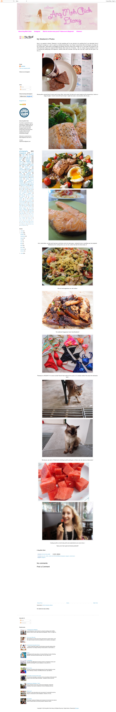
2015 (22, 230)
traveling (26, 164)
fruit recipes (26, 205)
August (22, 238)
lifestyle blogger (22, 208)
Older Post (95, 603)
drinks (20, 173)
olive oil (29, 196)
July (21, 239)
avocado (32, 213)
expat (20, 158)
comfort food (51, 556)
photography (62, 556)
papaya (30, 209)
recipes (32, 164)
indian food (30, 217)
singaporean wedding (25, 222)
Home (67, 603)
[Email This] (53, 554)
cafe (27, 202)
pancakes (32, 221)
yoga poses (21, 213)
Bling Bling (29, 698)
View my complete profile (24, 68)
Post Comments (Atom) (48, 605)
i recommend (31, 188)
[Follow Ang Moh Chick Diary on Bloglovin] (26, 97)
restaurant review (23, 197)
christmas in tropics (30, 194)
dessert (29, 172)
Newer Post (39, 603)
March (21, 247)
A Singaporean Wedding (32, 629)
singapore (67, 556)
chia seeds (31, 202)
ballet (22, 214)
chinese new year (24, 204)
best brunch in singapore (25, 193)
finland (20, 164)
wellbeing (28, 161)
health (23, 172)
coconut (30, 204)
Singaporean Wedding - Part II (33, 683)
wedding (21, 177)
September (22, 236)
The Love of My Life (31, 637)
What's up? (29, 691)
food (55, 556)
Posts (22, 87)
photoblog (58, 556)
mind (31, 189)
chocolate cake (31, 214)
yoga (29, 190)
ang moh (43, 556)
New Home (29, 668)
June (21, 241)
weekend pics (72, 556)
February (22, 249)
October (22, 234)
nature (21, 161)
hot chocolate (29, 206)
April (21, 245)
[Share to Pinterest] (59, 554)
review (20, 190)
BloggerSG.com (22, 100)
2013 (22, 253)
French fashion (22, 201)
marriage (27, 174)
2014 (22, 232)
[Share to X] (56, 554)
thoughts (28, 160)
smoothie (26, 210)
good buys (21, 206)
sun (25, 198)
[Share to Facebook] (58, 554)
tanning (22, 225)
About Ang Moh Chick (24, 31)
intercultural (21, 169)
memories (26, 189)
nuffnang (23, 196)
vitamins (25, 190)
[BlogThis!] (55, 554)
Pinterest (79, 31)
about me (27, 177)
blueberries (21, 194)
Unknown (23, 66)
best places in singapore (25, 163)
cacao (22, 188)
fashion (21, 157)
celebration (28, 158)
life (20, 160)
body (25, 214)
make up (24, 186)
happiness (24, 165)
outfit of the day (26, 156)
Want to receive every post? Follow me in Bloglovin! (58, 31)
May (21, 243)
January (22, 251)
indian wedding (22, 218)
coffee (47, 556)
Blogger (77, 708)
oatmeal (26, 221)
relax (23, 154)
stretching (32, 210)
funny (31, 205)
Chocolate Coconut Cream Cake (34, 675)
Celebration (29, 660)
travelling (32, 184)
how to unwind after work (26, 176)
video (26, 225)
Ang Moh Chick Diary (20, 5)
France (27, 213)
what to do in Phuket (25, 185)
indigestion (30, 218)
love (21, 189)
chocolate (21, 174)
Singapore (43, 557)
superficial (28, 173)
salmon (20, 210)
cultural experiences (24, 168)
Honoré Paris (29, 201)
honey (26, 188)
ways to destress (28, 200)
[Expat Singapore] (22, 104)
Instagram (37, 31)
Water (28, 652)
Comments (23, 89)
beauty (32, 171)
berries (30, 192)
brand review (21, 202)
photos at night (31, 186)
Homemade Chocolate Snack (33, 645)
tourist (28, 169)
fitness (20, 205)
